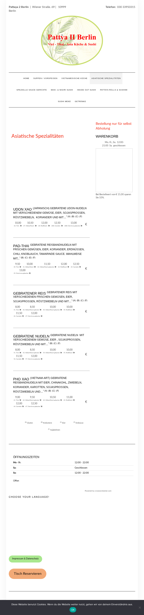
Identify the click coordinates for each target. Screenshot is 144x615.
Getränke (80, 101)
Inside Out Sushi (86, 90)
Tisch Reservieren (27, 573)
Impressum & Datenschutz (25, 559)
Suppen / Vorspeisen (45, 78)
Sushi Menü (64, 101)
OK (73, 609)
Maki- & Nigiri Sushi (62, 90)
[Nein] (139, 607)
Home (26, 78)
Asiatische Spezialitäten (106, 78)
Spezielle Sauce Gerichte (32, 90)
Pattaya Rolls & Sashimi (113, 90)
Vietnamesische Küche (74, 78)
